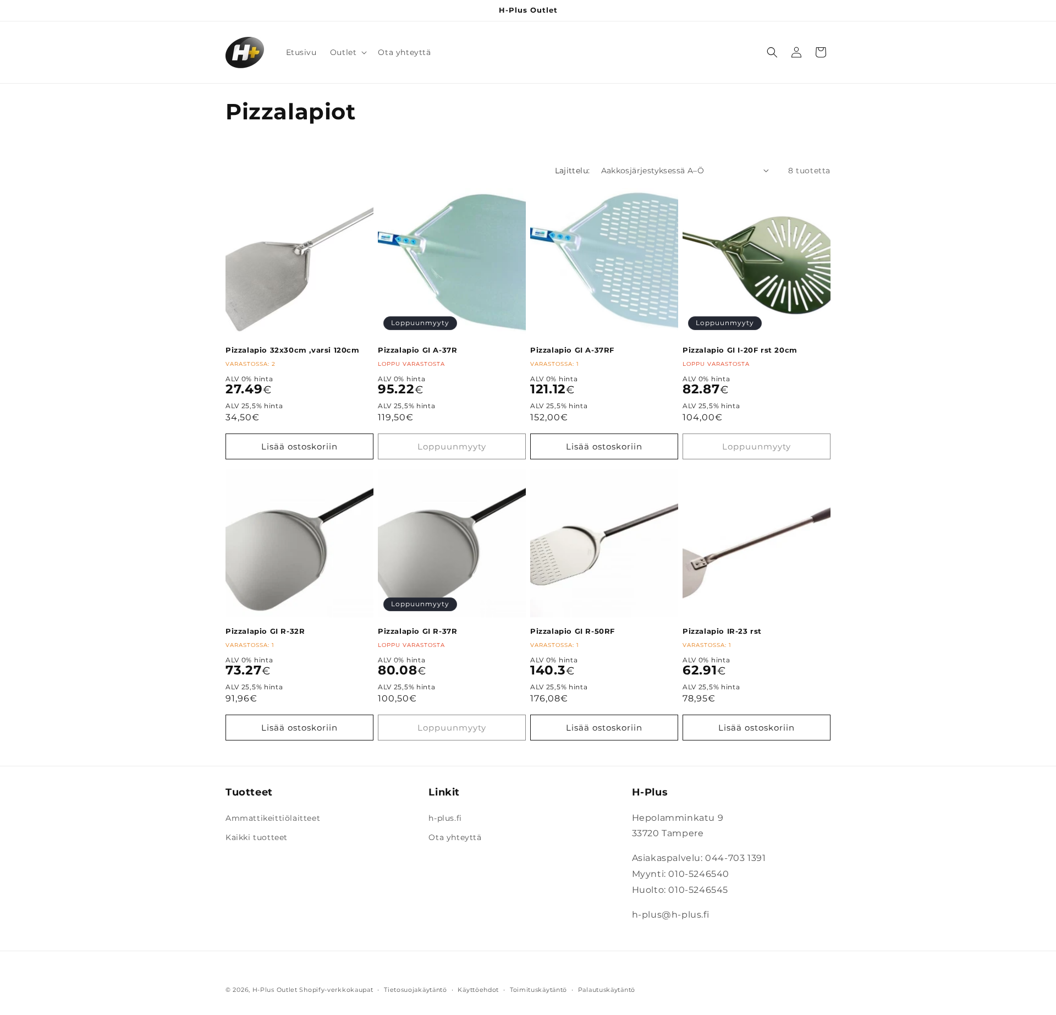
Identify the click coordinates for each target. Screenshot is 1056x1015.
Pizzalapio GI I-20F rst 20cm (740, 349)
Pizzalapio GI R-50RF (572, 631)
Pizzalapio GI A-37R (417, 349)
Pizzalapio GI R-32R (265, 631)
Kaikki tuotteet (257, 837)
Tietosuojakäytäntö (415, 989)
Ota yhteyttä (454, 837)
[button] (347, 52)
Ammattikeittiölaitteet (273, 818)
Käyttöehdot (478, 989)
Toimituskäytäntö (538, 989)
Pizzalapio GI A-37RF (572, 349)
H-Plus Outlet (275, 990)
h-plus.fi (444, 818)
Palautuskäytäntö (606, 989)
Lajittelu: (572, 170)
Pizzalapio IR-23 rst (722, 631)
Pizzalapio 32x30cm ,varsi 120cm (293, 349)
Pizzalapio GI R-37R (417, 631)
